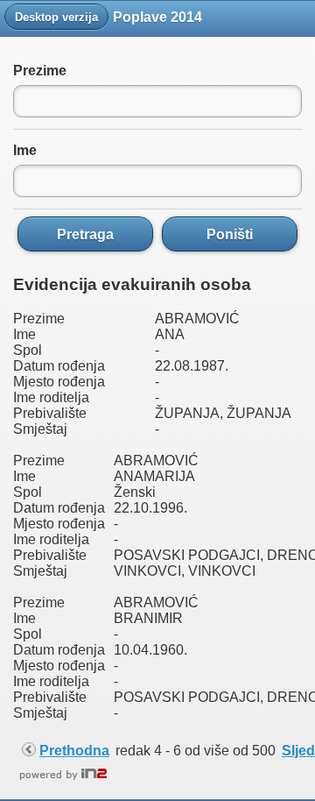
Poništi (230, 234)
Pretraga (85, 234)
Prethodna (74, 750)
